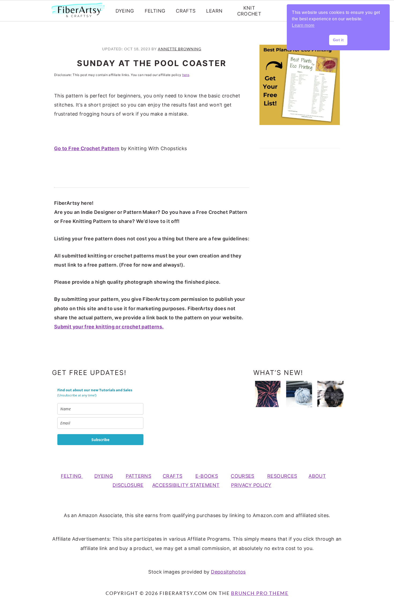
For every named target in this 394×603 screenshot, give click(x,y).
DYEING (125, 11)
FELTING (155, 11)
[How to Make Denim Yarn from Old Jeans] (299, 394)
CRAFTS (185, 11)
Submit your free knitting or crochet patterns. (109, 326)
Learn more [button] (303, 25)
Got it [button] (338, 40)
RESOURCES (282, 476)
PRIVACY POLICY (251, 485)
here (185, 75)
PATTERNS (138, 476)
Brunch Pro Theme (259, 593)
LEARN (214, 11)
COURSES (242, 476)
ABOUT (317, 476)
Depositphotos (228, 572)
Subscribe (100, 439)
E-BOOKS (206, 476)
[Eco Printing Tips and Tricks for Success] (330, 394)
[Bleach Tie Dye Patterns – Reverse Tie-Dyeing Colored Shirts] (268, 394)
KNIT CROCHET (249, 11)
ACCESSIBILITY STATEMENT (186, 485)
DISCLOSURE (128, 485)
